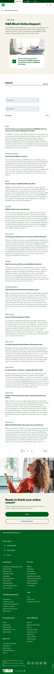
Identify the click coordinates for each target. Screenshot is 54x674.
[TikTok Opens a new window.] (28, 663)
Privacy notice (31, 599)
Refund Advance (7, 632)
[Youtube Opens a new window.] (41, 663)
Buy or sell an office (32, 629)
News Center (30, 634)
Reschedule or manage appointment (12, 566)
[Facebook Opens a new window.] (32, 663)
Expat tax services (7, 588)
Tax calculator (30, 571)
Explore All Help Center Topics (11, 10)
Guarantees (30, 641)
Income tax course (32, 632)
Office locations (7, 648)
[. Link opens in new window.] (8, 671)
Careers (29, 627)
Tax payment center (32, 580)
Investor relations (31, 636)
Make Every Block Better (33, 625)
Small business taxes (8, 601)
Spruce (5, 622)
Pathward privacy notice (33, 601)
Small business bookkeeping (10, 604)
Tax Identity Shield (8, 583)
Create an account (27, 521)
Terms (28, 597)
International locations (9, 650)
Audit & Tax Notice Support (10, 585)
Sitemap (5, 653)
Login (27, 514)
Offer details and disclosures (11, 532)
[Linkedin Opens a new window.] (45, 663)
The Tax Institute (31, 639)
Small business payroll (9, 606)
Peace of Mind (6, 580)
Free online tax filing (8, 573)
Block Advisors (7, 599)
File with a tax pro (7, 571)
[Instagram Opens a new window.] (37, 663)
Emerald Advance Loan (9, 629)
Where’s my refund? (32, 583)
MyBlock (29, 566)
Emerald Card (6, 625)
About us (29, 622)
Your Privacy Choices (19, 670)
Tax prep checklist (32, 573)
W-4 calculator (31, 585)
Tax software (6, 576)
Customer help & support (9, 643)
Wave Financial (7, 611)
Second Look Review (8, 578)
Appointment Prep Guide (33, 576)
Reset (47, 115)
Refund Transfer (7, 627)
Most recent (10, 109)
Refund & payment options (34, 578)
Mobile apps (30, 569)
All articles (10, 100)
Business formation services (10, 608)
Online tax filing (7, 569)
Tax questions (6, 645)
